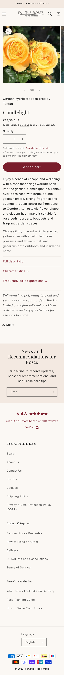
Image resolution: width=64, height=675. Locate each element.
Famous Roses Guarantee (25, 533)
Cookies (12, 487)
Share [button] (10, 324)
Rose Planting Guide (21, 599)
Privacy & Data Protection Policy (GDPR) (29, 507)
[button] (49, 14)
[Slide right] (39, 89)
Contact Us (14, 470)
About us (13, 462)
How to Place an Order (22, 541)
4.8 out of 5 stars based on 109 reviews (32, 421)
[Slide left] (24, 89)
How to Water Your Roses (24, 608)
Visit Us (12, 479)
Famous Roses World (37, 668)
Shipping (24, 125)
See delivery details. (38, 148)
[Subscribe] (53, 392)
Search (11, 453)
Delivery (12, 550)
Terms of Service (19, 567)
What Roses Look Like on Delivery (30, 591)
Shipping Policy (17, 496)
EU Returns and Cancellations (27, 559)
